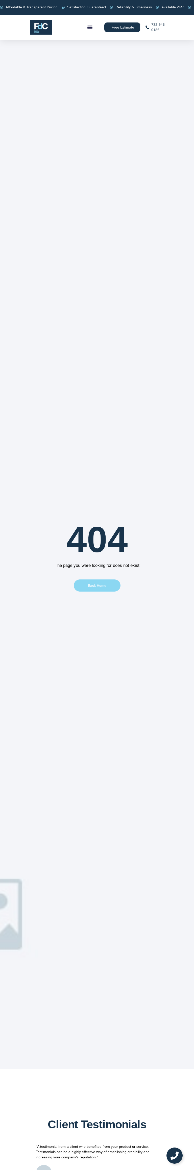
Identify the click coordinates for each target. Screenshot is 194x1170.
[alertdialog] (97, 7)
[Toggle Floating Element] (174, 1156)
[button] (90, 27)
